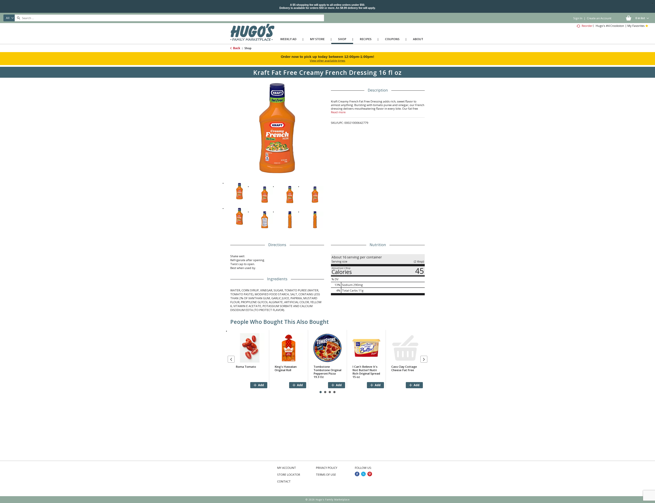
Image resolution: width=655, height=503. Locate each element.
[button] (239, 191)
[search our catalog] (18, 18)
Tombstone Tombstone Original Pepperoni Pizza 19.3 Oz (327, 372)
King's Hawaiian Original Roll (286, 368)
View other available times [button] (327, 61)
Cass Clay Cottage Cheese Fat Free (404, 368)
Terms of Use (326, 474)
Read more (338, 112)
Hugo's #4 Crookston (610, 26)
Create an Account (599, 18)
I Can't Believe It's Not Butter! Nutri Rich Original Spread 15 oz (366, 372)
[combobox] (9, 18)
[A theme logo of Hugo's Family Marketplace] (252, 36)
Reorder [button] (587, 26)
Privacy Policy (326, 468)
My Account (286, 468)
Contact (284, 481)
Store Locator (288, 474)
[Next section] (423, 359)
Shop (247, 48)
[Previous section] (231, 359)
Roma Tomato (246, 367)
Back (236, 48)
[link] (357, 474)
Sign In (577, 18)
